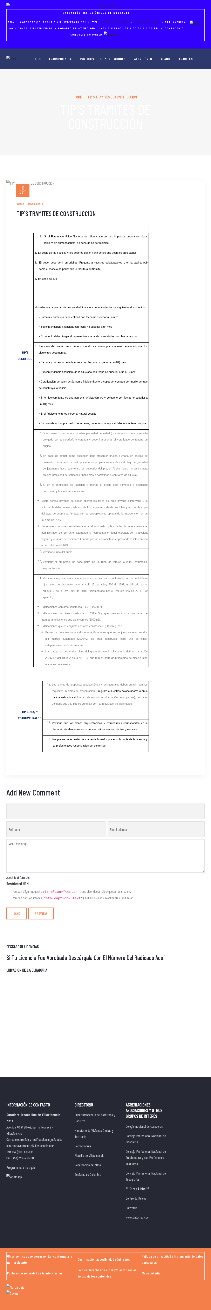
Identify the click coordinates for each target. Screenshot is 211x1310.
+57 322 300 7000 (115, 22)
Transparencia (60, 59)
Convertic (131, 1207)
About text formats (18, 877)
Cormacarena (83, 1146)
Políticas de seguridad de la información (34, 1273)
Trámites (186, 59)
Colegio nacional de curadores (144, 1126)
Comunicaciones (112, 59)
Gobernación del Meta (88, 1165)
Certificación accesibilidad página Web (103, 1259)
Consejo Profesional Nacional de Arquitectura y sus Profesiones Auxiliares (146, 1157)
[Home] (11, 59)
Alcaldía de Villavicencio (89, 1155)
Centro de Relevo (136, 1198)
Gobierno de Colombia (88, 1174)
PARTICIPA (87, 59)
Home (78, 96)
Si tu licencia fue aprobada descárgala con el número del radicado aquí (85, 957)
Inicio (38, 59)
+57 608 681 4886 (147, 22)
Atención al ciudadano (152, 59)
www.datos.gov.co (137, 1217)
